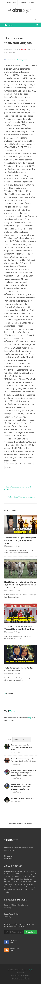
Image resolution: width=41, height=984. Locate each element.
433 (19, 546)
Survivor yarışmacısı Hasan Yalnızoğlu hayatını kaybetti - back (22, 747)
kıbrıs (17, 876)
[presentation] (23, 739)
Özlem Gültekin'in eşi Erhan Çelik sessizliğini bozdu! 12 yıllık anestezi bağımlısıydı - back (23, 773)
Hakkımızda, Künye (17, 978)
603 (18, 590)
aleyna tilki (32, 874)
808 (18, 674)
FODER (16, 874)
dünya (17, 884)
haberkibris (10, 464)
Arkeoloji (30, 884)
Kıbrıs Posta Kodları (11, 914)
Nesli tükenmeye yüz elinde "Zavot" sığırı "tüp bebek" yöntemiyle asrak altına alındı (20, 585)
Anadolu (24, 874)
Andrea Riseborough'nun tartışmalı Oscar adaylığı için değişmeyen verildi (20, 540)
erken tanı (9, 876)
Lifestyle (33, 49)
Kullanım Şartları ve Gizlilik (20, 975)
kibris (23, 884)
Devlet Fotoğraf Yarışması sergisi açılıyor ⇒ (22, 497)
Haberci (21, 49)
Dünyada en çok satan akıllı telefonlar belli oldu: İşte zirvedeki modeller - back (21, 787)
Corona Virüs (8, 887)
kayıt (9, 720)
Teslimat (8, 467)
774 (18, 632)
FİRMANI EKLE (11, 2)
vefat (11, 884)
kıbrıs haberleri (9, 871)
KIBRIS (30, 464)
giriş (29, 717)
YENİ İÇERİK (22, 2)
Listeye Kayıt (30, 932)
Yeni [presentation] (9, 739)
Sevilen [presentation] (16, 739)
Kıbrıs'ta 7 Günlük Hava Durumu (16, 905)
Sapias (31, 970)
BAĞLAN (31, 2)
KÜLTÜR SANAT (21, 464)
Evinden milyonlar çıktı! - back (22, 798)
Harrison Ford (26, 882)
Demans (16, 882)
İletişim (27, 978)
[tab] (9, 739)
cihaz (22, 876)
